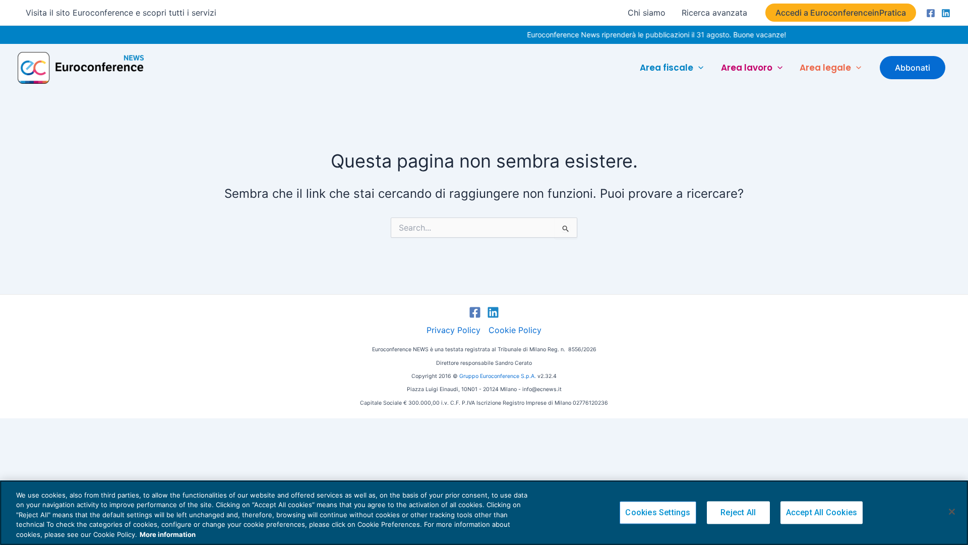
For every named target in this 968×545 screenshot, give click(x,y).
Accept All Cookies (822, 513)
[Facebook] (930, 13)
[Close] (952, 512)
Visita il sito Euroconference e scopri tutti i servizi (121, 13)
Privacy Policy (453, 330)
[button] (840, 13)
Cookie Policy (515, 330)
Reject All (738, 513)
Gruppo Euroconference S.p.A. (497, 376)
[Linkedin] (945, 13)
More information (168, 534)
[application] (698, 67)
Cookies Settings (657, 513)
